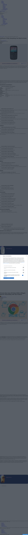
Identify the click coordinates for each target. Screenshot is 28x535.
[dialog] (14, 267)
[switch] (23, 267)
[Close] (26, 256)
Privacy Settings (25, 534)
